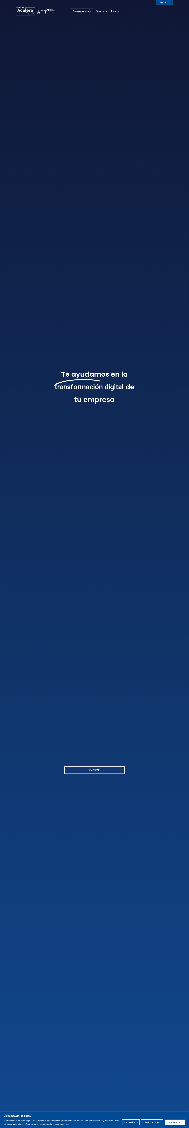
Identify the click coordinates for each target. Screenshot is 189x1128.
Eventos (99, 11)
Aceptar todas (175, 1122)
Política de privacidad (79, 1124)
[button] (82, 11)
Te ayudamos (81, 11)
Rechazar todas (152, 1122)
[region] (94, 1120)
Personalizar (130, 1122)
